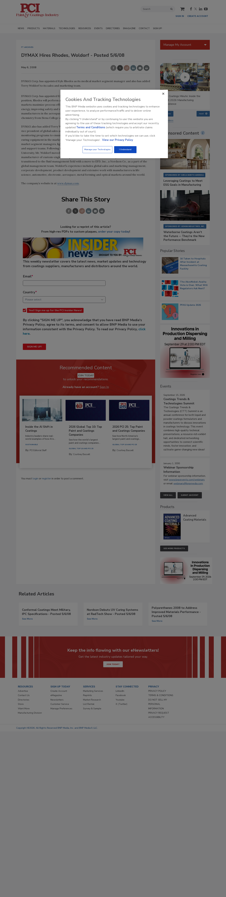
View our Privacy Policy (117, 140)
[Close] (163, 93)
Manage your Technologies (97, 149)
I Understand (125, 149)
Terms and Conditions (90, 127)
